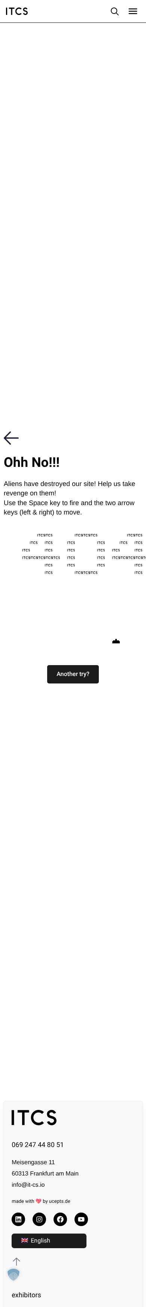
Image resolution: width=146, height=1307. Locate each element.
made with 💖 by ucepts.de (41, 1201)
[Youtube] (81, 1219)
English (39, 1240)
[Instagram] (39, 1219)
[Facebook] (60, 1219)
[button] (72, 674)
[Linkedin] (18, 1219)
